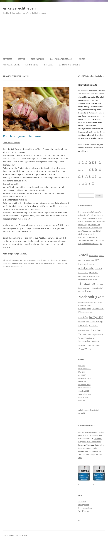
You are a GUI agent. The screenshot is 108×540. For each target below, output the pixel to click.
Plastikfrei (83, 317)
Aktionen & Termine (11, 65)
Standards (81, 322)
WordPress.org (84, 511)
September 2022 (84, 394)
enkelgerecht (86, 268)
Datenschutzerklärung (69, 65)
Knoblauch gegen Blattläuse (22, 136)
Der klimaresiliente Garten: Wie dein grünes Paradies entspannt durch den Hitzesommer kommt (91, 215)
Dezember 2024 (84, 378)
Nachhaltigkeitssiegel (85, 302)
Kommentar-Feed (85, 508)
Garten (98, 268)
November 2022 (84, 388)
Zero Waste (85, 349)
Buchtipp (81, 59)
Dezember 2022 (84, 384)
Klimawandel (87, 284)
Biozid (41, 263)
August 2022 (83, 397)
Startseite (7, 59)
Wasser (96, 341)
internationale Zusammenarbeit (89, 276)
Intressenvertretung (85, 279)
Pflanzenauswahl (98, 309)
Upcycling (95, 330)
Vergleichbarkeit (97, 335)
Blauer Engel (90, 260)
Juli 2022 (81, 400)
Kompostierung (83, 288)
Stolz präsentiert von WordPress (15, 535)
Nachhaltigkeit (91, 297)
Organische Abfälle (84, 305)
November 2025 (84, 369)
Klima (95, 279)
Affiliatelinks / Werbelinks (93, 76)
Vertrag (81, 338)
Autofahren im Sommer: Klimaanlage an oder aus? (90, 454)
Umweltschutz (93, 326)
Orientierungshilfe (84, 309)
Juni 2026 (81, 365)
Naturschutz (98, 302)
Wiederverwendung (93, 345)
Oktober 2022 (83, 391)
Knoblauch (57, 263)
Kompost (100, 284)
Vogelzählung (89, 338)
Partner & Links (31, 65)
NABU (89, 292)
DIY (97, 260)
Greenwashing (83, 273)
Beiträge (21, 59)
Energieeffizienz (86, 264)
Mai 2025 (81, 372)
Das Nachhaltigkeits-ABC (61, 59)
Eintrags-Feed (83, 504)
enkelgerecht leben (19, 8)
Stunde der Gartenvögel (94, 322)
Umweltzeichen (83, 331)
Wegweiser (82, 345)
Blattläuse (48, 263)
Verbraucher (84, 334)
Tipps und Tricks (38, 59)
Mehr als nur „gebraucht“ (88, 237)
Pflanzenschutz (17, 266)
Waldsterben (94, 113)
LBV (79, 292)
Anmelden (82, 501)
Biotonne (81, 260)
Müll (84, 291)
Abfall (83, 254)
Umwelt (83, 325)
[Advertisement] (54, 36)
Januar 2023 (82, 381)
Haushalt (93, 272)
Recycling (96, 317)
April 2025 (82, 375)
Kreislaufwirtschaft (96, 288)
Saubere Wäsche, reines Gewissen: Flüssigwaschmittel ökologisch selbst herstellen (90, 231)
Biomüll (101, 256)
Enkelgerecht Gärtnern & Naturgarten (53, 260)
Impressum (48, 65)
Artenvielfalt (93, 256)
